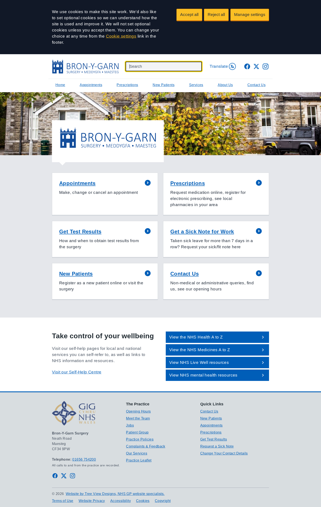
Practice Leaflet (138, 460)
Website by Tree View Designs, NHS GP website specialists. (115, 494)
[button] (105, 194)
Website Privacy (92, 501)
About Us (225, 85)
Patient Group (137, 432)
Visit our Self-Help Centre (76, 372)
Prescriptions (127, 85)
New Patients (163, 85)
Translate (219, 66)
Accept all (189, 14)
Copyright (163, 501)
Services (196, 85)
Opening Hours (138, 411)
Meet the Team (138, 418)
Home (60, 85)
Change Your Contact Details (224, 453)
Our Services (136, 453)
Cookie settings (121, 36)
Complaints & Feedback (145, 446)
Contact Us (256, 85)
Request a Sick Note (217, 446)
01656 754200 (84, 459)
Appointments (91, 85)
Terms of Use (62, 501)
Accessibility (120, 501)
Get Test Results (213, 439)
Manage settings (249, 14)
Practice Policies (140, 439)
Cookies (143, 501)
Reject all (216, 14)
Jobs (130, 425)
